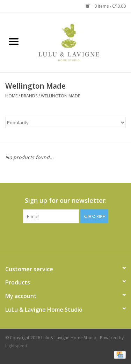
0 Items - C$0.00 (109, 6)
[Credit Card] (118, 354)
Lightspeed (16, 346)
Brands (29, 96)
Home (11, 96)
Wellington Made (60, 96)
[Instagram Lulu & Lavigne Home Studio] (78, 237)
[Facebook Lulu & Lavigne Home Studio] (53, 237)
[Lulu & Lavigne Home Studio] (79, 42)
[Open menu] (13, 41)
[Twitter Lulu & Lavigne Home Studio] (65, 237)
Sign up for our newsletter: (66, 200)
